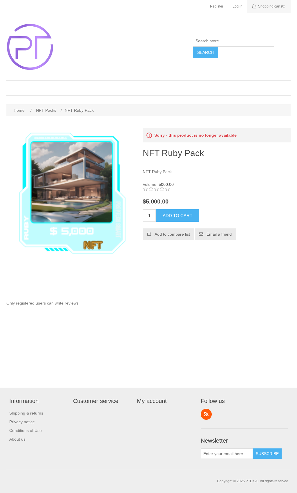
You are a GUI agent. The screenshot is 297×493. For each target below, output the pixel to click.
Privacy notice (22, 421)
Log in (237, 6)
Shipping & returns (26, 413)
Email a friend (219, 234)
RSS (206, 414)
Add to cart (177, 215)
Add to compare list (172, 234)
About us (17, 439)
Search (205, 52)
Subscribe (267, 453)
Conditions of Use (25, 430)
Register (216, 6)
